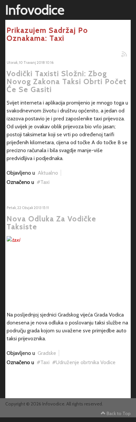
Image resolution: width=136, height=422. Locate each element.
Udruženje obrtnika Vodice (86, 362)
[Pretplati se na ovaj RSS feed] (124, 54)
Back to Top (119, 413)
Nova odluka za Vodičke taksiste (51, 222)
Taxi (45, 182)
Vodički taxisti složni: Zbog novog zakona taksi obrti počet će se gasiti (67, 81)
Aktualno (48, 173)
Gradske (47, 353)
